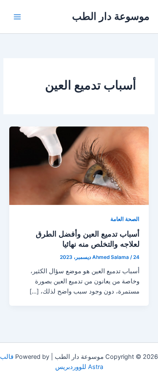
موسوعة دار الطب (111, 16)
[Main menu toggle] (17, 17)
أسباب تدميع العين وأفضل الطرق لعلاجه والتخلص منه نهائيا (87, 238)
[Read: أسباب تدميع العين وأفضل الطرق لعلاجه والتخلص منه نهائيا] (78, 165)
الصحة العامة (124, 219)
